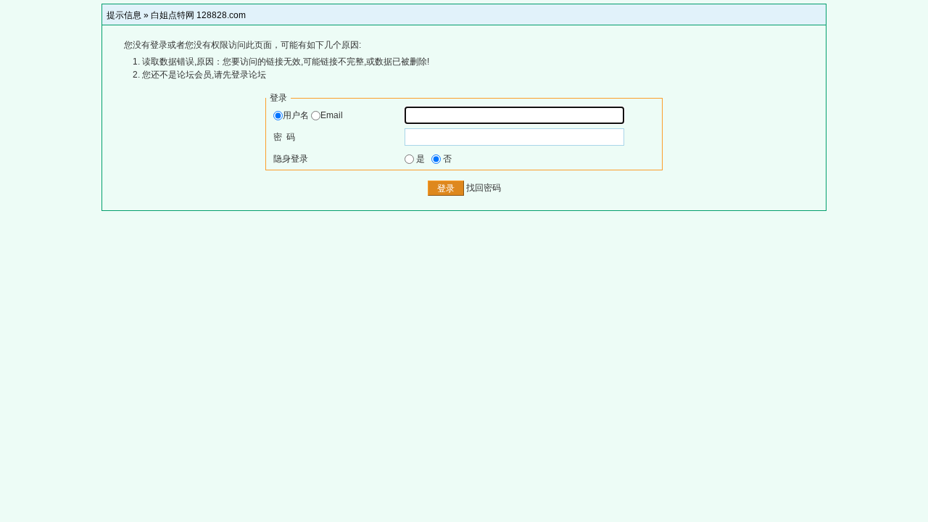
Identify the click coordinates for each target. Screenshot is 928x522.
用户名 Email (313, 115)
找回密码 (483, 188)
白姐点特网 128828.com (198, 15)
